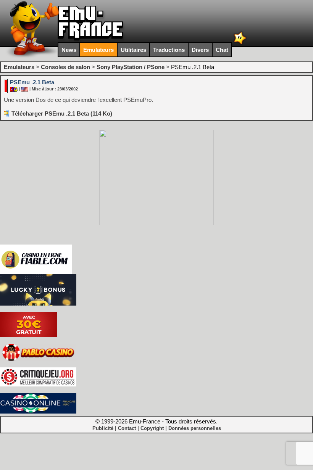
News (68, 50)
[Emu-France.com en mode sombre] (240, 43)
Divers (200, 50)
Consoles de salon (65, 67)
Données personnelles (194, 428)
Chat (222, 50)
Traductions (169, 50)
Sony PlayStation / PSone (131, 67)
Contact (127, 428)
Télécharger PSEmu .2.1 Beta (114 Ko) (61, 113)
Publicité (102, 428)
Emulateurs (98, 50)
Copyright (152, 428)
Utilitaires (133, 50)
